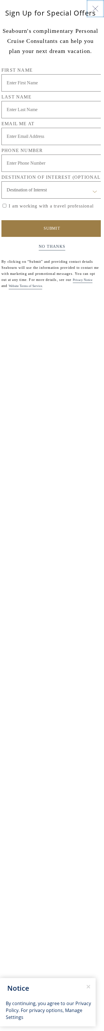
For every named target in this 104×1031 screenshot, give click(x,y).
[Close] (95, 8)
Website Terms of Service (25, 286)
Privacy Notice (82, 279)
